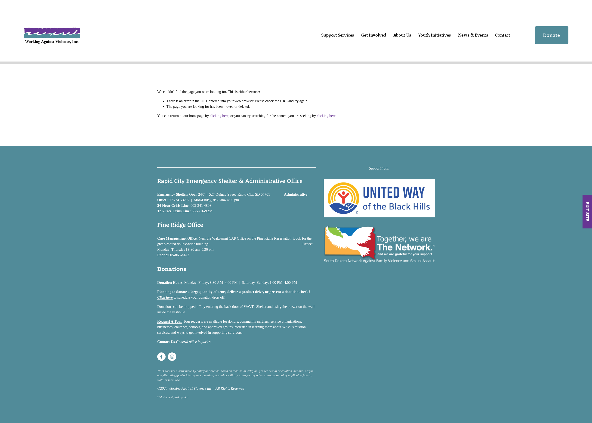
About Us (402, 35)
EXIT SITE (587, 211)
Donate (551, 35)
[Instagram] (172, 356)
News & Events (473, 35)
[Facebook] (161, 356)
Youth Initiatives (434, 35)
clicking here (219, 116)
